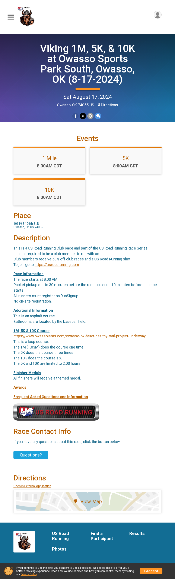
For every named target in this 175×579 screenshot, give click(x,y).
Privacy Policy (29, 574)
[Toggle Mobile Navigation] (10, 17)
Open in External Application (32, 486)
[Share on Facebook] (75, 116)
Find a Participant (102, 536)
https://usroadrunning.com (57, 265)
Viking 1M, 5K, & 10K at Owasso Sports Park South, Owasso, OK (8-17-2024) (87, 63)
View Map (91, 501)
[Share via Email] (90, 116)
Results (137, 533)
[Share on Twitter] (83, 116)
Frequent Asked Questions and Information (50, 397)
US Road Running (60, 536)
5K (125, 158)
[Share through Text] (98, 116)
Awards (19, 387)
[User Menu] (158, 15)
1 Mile (49, 158)
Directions (109, 105)
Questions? (31, 455)
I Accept (151, 571)
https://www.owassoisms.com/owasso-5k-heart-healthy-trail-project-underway (79, 336)
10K (49, 190)
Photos (59, 549)
